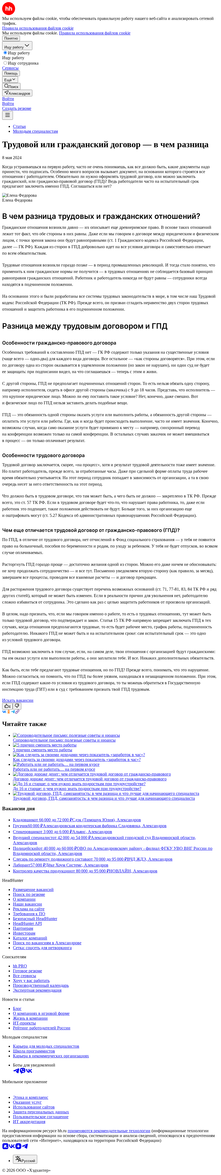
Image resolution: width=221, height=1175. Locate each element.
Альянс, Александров (92, 831)
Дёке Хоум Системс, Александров (77, 865)
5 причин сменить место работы (42, 750)
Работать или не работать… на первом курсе (54, 769)
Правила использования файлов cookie (94, 33)
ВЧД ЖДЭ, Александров (149, 859)
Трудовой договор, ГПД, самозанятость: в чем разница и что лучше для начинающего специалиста (104, 798)
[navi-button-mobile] (7, 115)
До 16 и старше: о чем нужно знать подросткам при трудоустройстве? (77, 788)
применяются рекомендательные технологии (109, 1130)
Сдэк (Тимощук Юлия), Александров (106, 820)
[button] (8, 98)
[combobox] (25, 1159)
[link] (11, 86)
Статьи (19, 126)
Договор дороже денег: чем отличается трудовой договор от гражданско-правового (90, 779)
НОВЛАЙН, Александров (133, 871)
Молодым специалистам (35, 131)
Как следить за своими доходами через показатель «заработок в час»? (77, 759)
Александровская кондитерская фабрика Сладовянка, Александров (105, 825)
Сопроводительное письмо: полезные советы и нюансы (64, 740)
